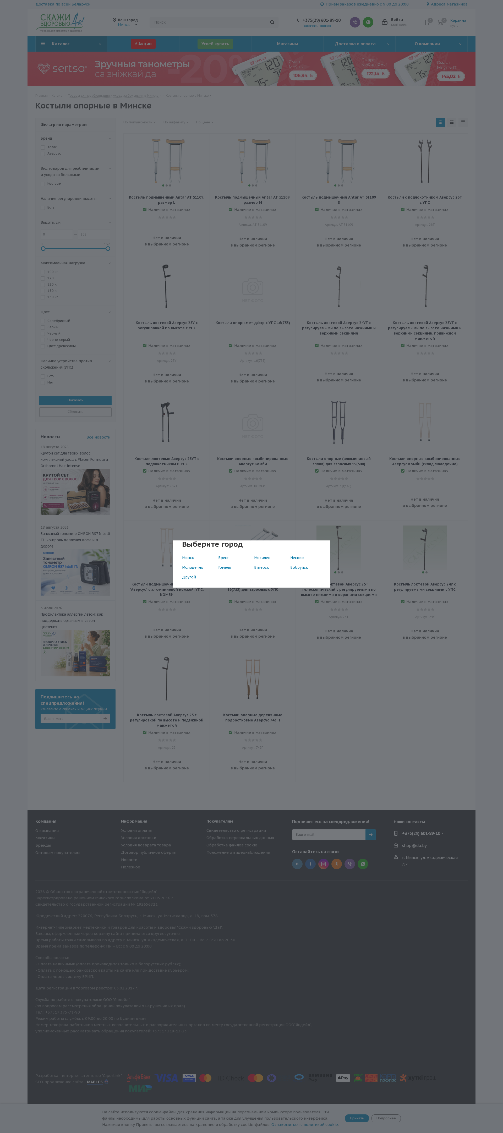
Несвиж (297, 557)
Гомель (224, 567)
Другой (189, 577)
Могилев (262, 557)
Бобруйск (299, 567)
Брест (223, 557)
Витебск (261, 567)
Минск (188, 557)
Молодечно (192, 567)
